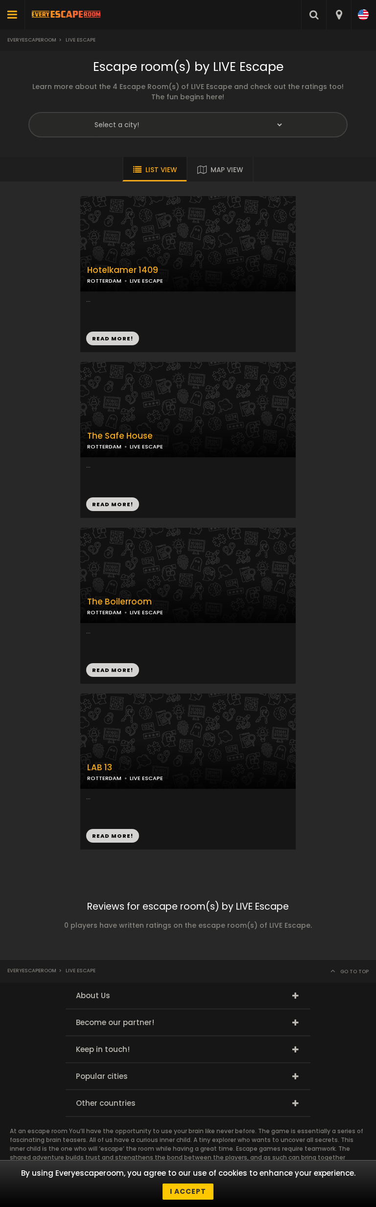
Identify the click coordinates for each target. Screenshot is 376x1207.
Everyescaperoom (31, 40)
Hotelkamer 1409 (122, 270)
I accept (188, 1191)
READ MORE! (112, 504)
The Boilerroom (119, 602)
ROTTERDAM (104, 446)
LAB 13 (99, 767)
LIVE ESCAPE (146, 446)
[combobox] (338, 14)
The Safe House (120, 436)
